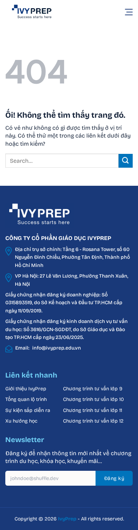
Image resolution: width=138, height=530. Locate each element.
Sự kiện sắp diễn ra (27, 410)
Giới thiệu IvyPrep (25, 389)
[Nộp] (126, 161)
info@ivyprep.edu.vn (56, 348)
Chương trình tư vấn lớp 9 (93, 389)
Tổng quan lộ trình (26, 399)
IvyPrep (67, 519)
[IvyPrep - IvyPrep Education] (40, 11)
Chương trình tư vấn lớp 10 (93, 399)
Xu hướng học (21, 421)
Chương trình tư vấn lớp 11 (92, 410)
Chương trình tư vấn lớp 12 (93, 421)
